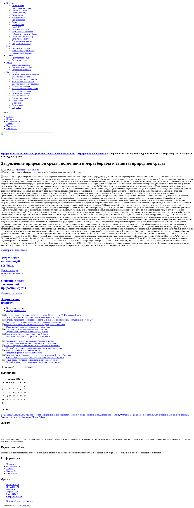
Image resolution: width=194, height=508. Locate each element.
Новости (10, 3)
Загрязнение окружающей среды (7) (10, 261)
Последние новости (15, 308)
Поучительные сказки (21, 70)
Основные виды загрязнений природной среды (13, 284)
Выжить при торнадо (21, 91)
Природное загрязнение (28, 170)
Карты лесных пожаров (22, 32)
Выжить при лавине (21, 77)
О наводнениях (18, 100)
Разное (9, 46)
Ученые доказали (19, 17)
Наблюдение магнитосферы (24, 34)
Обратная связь (13, 121)
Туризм (9, 55)
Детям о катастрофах (21, 65)
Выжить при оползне (21, 86)
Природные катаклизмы (22, 8)
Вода (3, 415)
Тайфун (176, 415)
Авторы (9, 124)
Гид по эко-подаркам (21, 48)
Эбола (42, 417)
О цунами (16, 107)
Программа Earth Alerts (22, 53)
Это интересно (18, 20)
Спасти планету (19, 13)
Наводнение (106, 415)
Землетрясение (27, 415)
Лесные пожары (93, 415)
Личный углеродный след (23, 51)
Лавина (81, 415)
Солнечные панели (163, 415)
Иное (56, 415)
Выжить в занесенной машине (25, 74)
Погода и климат (19, 10)
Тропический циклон (10, 417)
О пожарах (16, 103)
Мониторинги (18, 24)
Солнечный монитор (21, 39)
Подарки (134, 415)
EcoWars (25, 506)
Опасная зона (18, 5)
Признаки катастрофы (22, 67)
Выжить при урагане (21, 96)
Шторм (35, 417)
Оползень (124, 415)
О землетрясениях (20, 98)
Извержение (47, 415)
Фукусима (26, 417)
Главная (9, 117)
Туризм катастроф (20, 60)
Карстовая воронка (68, 415)
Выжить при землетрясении (24, 79)
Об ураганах (17, 105)
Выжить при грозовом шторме (25, 84)
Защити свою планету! (10, 300)
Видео (14, 22)
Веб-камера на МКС (21, 29)
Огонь (116, 415)
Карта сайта (11, 126)
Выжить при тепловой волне (25, 88)
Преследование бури (21, 58)
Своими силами (146, 415)
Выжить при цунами (21, 93)
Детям (9, 62)
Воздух (10, 415)
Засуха (17, 415)
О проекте (11, 119)
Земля (38, 415)
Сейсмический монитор (22, 36)
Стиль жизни (17, 15)
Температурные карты (22, 41)
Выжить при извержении (23, 81)
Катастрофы (11, 72)
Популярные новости (16, 310)
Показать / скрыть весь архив (19, 501)
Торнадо (184, 415)
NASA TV (16, 27)
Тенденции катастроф (21, 43)
